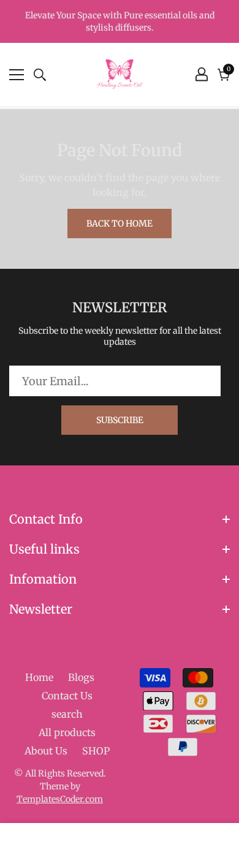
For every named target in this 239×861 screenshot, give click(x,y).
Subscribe (119, 420)
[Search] (40, 75)
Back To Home (119, 223)
